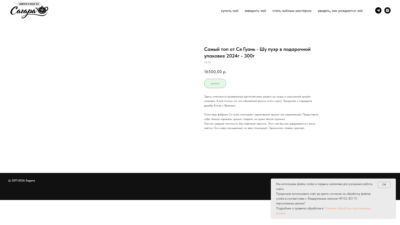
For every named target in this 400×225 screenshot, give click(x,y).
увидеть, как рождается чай (340, 10)
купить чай (229, 10)
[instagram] (387, 10)
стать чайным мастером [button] (291, 10)
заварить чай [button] (255, 10)
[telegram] (378, 10)
